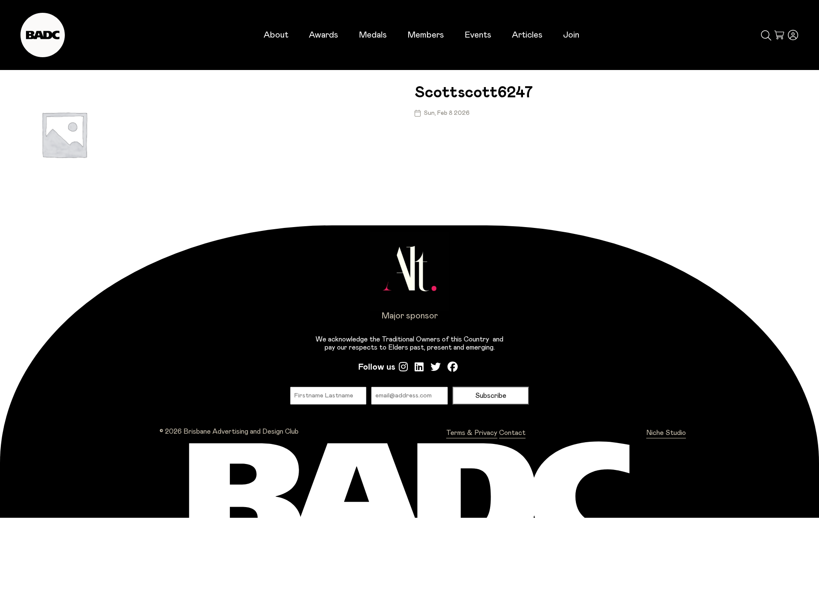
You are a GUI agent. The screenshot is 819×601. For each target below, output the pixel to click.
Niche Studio (666, 432)
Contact (512, 432)
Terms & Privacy (471, 432)
